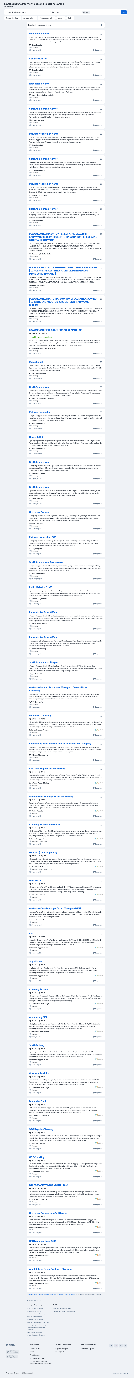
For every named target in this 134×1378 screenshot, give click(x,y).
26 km (85, 12)
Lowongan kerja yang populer (62, 1308)
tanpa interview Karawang (35, 1308)
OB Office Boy (36, 1157)
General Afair (36, 437)
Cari (123, 12)
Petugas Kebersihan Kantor (44, 133)
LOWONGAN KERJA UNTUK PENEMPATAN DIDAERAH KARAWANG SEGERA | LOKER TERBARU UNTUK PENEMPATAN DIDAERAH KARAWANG (63, 237)
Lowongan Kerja (61, 1352)
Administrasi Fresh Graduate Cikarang (50, 1269)
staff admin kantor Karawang (36, 1314)
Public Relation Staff (40, 587)
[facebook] (111, 1345)
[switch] (101, 25)
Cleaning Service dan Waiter (45, 824)
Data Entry (35, 880)
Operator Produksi (39, 1073)
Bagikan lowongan (62, 1349)
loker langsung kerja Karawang (36, 1325)
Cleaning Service (38, 989)
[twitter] (121, 1345)
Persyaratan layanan (12, 1373)
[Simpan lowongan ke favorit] (101, 34)
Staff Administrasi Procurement (46, 562)
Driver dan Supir (38, 1101)
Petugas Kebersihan (40, 412)
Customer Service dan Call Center (48, 1213)
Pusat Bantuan (35, 1355)
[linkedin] (125, 1345)
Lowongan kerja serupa (37, 1358)
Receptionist (36, 362)
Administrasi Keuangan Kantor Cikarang (51, 796)
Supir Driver (35, 961)
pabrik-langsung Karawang (35, 1319)
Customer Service (39, 512)
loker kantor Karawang (34, 1311)
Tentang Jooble (35, 1349)
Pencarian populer (32, 1300)
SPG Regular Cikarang (41, 1129)
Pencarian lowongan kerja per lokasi (64, 1311)
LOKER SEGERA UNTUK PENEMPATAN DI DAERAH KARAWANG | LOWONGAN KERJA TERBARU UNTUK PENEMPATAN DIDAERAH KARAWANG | (63, 270)
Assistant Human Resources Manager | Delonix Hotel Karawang (58, 689)
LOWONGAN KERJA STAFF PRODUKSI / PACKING (55, 330)
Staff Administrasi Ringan (43, 662)
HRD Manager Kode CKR (42, 1241)
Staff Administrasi (39, 387)
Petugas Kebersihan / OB (42, 537)
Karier (32, 1352)
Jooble (126, 1373)
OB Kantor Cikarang (40, 715)
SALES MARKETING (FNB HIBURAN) (48, 1185)
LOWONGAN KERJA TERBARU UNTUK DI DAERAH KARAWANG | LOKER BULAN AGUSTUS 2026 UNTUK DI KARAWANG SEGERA (63, 301)
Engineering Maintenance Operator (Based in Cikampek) (60, 743)
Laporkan (98, 50)
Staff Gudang (36, 1045)
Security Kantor (38, 58)
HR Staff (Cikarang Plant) (43, 852)
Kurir (31, 933)
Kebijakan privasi (27, 1373)
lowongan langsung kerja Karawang (38, 1322)
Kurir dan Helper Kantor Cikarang (47, 768)
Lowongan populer (87, 1349)
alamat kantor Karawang (34, 1332)
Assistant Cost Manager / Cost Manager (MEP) (55, 908)
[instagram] (116, 1345)
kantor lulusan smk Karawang (36, 1335)
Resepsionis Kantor (39, 33)
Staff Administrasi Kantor (43, 108)
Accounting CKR (38, 1017)
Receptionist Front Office (43, 612)
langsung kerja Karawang (34, 1316)
